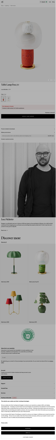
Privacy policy (4, 422)
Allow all (28, 428)
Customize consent (28, 437)
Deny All (28, 432)
